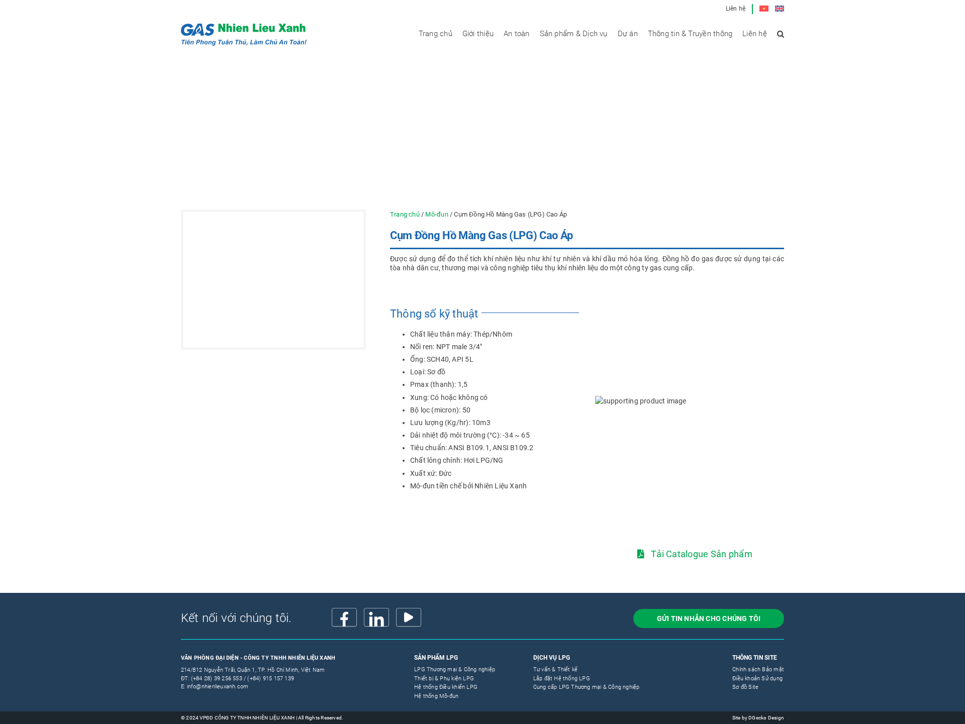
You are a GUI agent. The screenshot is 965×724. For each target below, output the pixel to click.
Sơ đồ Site (745, 687)
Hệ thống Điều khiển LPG (445, 687)
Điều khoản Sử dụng (757, 678)
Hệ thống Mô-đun (436, 696)
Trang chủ (405, 214)
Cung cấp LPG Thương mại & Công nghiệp (586, 687)
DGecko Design (766, 717)
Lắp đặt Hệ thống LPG (561, 678)
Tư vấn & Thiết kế (555, 669)
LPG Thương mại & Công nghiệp (454, 669)
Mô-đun (436, 214)
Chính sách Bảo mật (758, 669)
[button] (780, 34)
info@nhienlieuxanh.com (218, 686)
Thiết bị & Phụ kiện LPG (444, 678)
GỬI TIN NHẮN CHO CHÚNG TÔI (708, 618)
